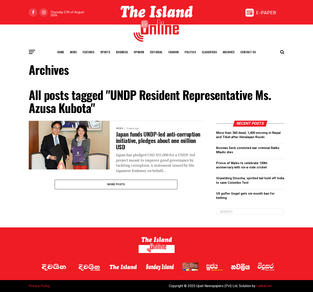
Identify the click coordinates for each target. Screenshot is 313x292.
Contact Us (248, 52)
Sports (105, 52)
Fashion (173, 52)
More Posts (116, 184)
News (73, 52)
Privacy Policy (39, 286)
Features (88, 52)
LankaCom (264, 286)
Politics (190, 52)
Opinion (139, 52)
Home (60, 52)
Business (122, 52)
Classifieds (209, 52)
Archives (228, 52)
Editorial (156, 52)
